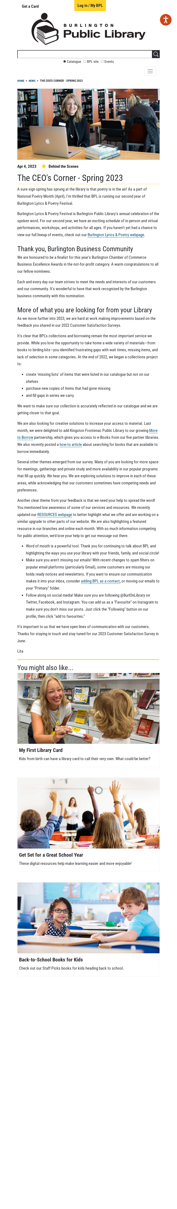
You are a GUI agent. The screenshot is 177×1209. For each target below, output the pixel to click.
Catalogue (74, 61)
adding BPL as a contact (100, 581)
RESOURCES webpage (54, 514)
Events (109, 61)
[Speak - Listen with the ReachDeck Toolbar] (166, 20)
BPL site (93, 61)
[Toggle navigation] (150, 71)
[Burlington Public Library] (88, 29)
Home (20, 80)
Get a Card (30, 6)
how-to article (71, 444)
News (32, 80)
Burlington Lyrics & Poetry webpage (116, 234)
